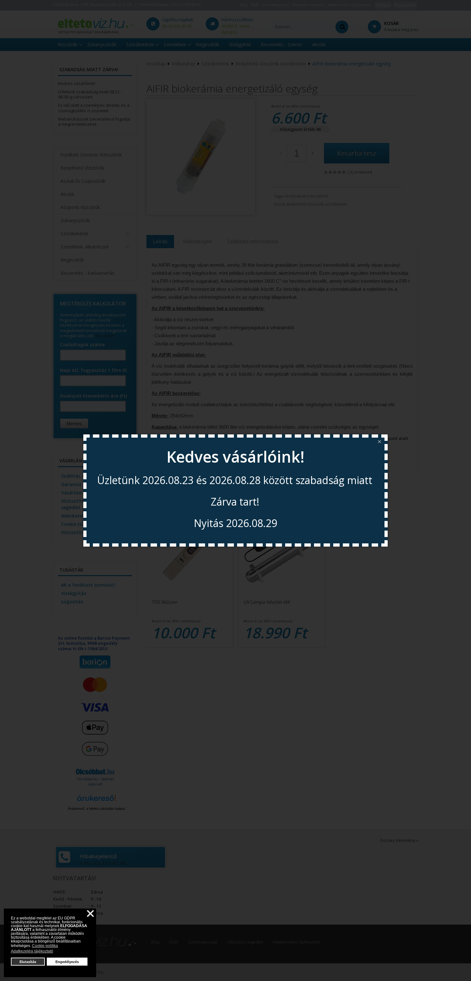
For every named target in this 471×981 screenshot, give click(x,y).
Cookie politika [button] (45, 945)
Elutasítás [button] (28, 962)
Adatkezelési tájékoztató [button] (32, 951)
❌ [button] (90, 913)
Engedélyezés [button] (67, 962)
